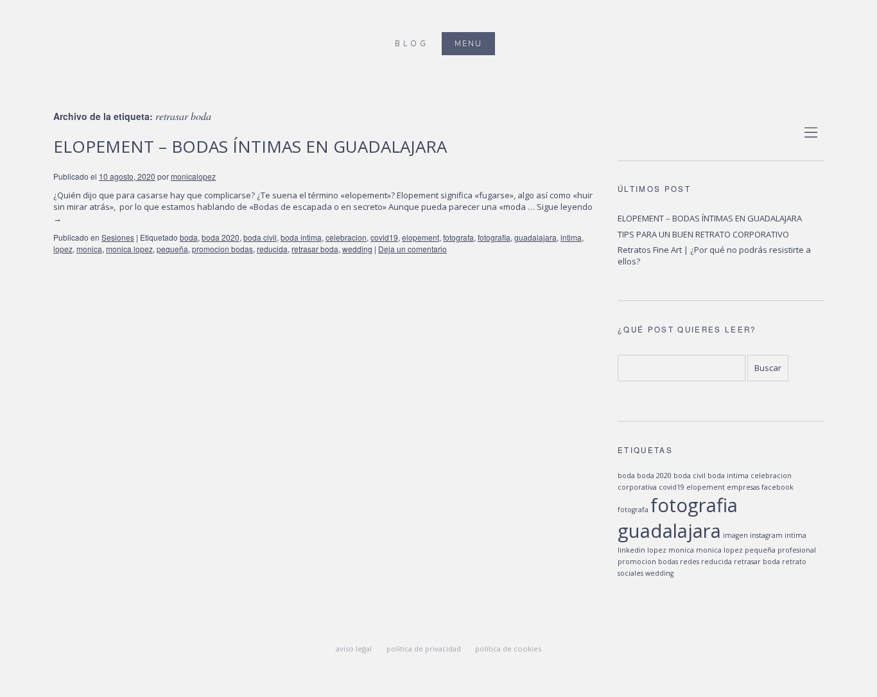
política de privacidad (423, 648)
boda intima (301, 237)
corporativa (637, 487)
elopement (420, 237)
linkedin (631, 550)
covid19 (384, 237)
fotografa (458, 237)
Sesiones (117, 237)
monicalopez (193, 176)
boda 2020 (220, 237)
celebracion (346, 237)
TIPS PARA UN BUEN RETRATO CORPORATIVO (703, 234)
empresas (743, 487)
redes (689, 561)
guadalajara (535, 237)
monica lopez (129, 248)
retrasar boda (314, 248)
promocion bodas (222, 248)
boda (189, 237)
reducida (272, 248)
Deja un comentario (412, 248)
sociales (630, 573)
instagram (766, 535)
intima (571, 237)
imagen (735, 535)
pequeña (172, 248)
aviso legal (354, 648)
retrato (794, 561)
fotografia (494, 237)
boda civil (260, 237)
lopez (63, 248)
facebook (777, 487)
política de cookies (508, 648)
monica (89, 248)
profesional (796, 550)
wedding (357, 248)
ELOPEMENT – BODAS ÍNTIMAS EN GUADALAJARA (250, 146)
